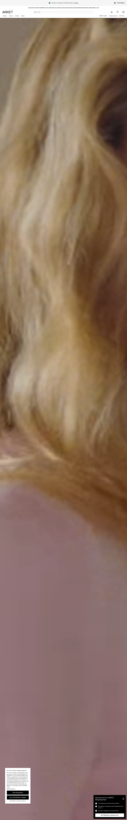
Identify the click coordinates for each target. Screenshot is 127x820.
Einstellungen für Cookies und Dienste (18, 800)
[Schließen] (123, 799)
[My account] (112, 12)
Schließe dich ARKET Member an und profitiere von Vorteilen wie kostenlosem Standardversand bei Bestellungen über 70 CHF (63, 7)
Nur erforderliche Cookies (17, 797)
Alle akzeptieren (18, 792)
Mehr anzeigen (11, 789)
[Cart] (123, 12)
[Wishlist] (117, 12)
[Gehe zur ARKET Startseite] (7, 12)
